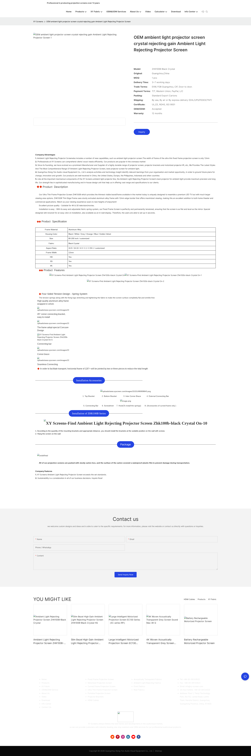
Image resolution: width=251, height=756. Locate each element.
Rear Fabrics (139, 690)
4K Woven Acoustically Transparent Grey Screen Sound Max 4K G (160, 641)
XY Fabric (212, 599)
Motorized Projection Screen (100, 683)
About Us (45, 693)
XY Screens (38, 21)
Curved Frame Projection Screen (101, 686)
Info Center (46, 704)
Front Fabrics (139, 686)
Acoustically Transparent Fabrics (148, 679)
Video (44, 697)
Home (44, 679)
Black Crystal (74, 243)
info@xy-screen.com (194, 686)
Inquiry (141, 132)
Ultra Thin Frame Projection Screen (102, 690)
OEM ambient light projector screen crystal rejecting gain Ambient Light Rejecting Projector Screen (88, 21)
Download (46, 700)
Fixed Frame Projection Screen (101, 679)
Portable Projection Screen (99, 693)
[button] (203, 11)
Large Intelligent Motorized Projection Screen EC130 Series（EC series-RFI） (124, 641)
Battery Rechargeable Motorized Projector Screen (199, 641)
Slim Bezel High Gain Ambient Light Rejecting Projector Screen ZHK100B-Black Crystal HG (87, 641)
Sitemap (158, 751)
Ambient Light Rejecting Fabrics (147, 683)
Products (201, 599)
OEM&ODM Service (50, 690)
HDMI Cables (189, 599)
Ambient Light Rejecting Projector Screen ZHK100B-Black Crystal (48, 641)
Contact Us (46, 707)
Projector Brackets (96, 697)
